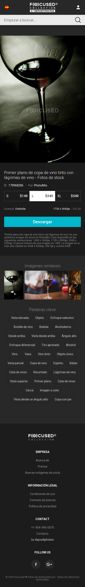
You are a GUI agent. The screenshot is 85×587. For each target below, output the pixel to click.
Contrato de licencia (42, 500)
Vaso (28, 354)
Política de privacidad (42, 506)
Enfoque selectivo (62, 317)
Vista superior (19, 381)
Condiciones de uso (42, 494)
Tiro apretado (50, 345)
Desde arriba (16, 336)
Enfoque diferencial (22, 345)
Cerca (29, 390)
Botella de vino (23, 327)
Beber (74, 363)
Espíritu (58, 363)
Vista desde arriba (43, 336)
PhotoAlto (40, 185)
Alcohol (71, 345)
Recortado (40, 372)
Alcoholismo (63, 327)
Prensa (42, 466)
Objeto (39, 317)
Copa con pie (63, 399)
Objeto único (65, 354)
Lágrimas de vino (65, 372)
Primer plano (42, 381)
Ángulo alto (69, 336)
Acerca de (42, 460)
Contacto (42, 533)
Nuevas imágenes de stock (42, 472)
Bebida (43, 327)
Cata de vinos (18, 372)
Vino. (15, 354)
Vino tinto (44, 354)
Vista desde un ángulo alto (31, 399)
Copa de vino (38, 363)
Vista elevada (20, 317)
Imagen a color (49, 390)
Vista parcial (16, 363)
